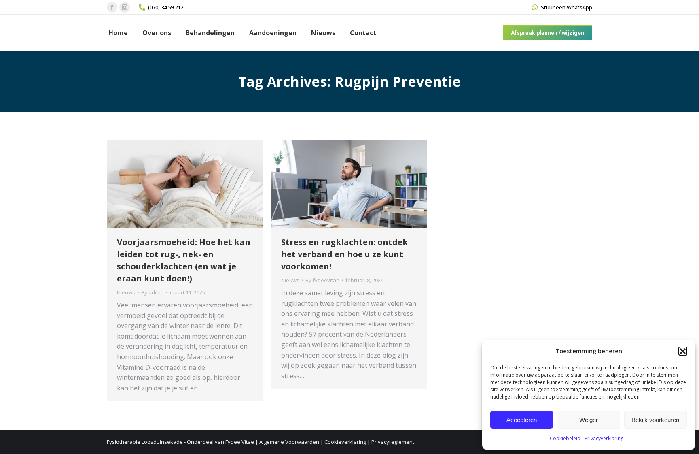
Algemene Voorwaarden (289, 441)
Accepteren (521, 419)
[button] (683, 351)
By (152, 292)
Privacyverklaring (604, 438)
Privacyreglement (392, 441)
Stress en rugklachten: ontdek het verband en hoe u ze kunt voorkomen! (344, 254)
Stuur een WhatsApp (566, 7)
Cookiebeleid (565, 438)
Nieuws (126, 292)
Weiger (588, 419)
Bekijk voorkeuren (655, 419)
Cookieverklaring (345, 441)
